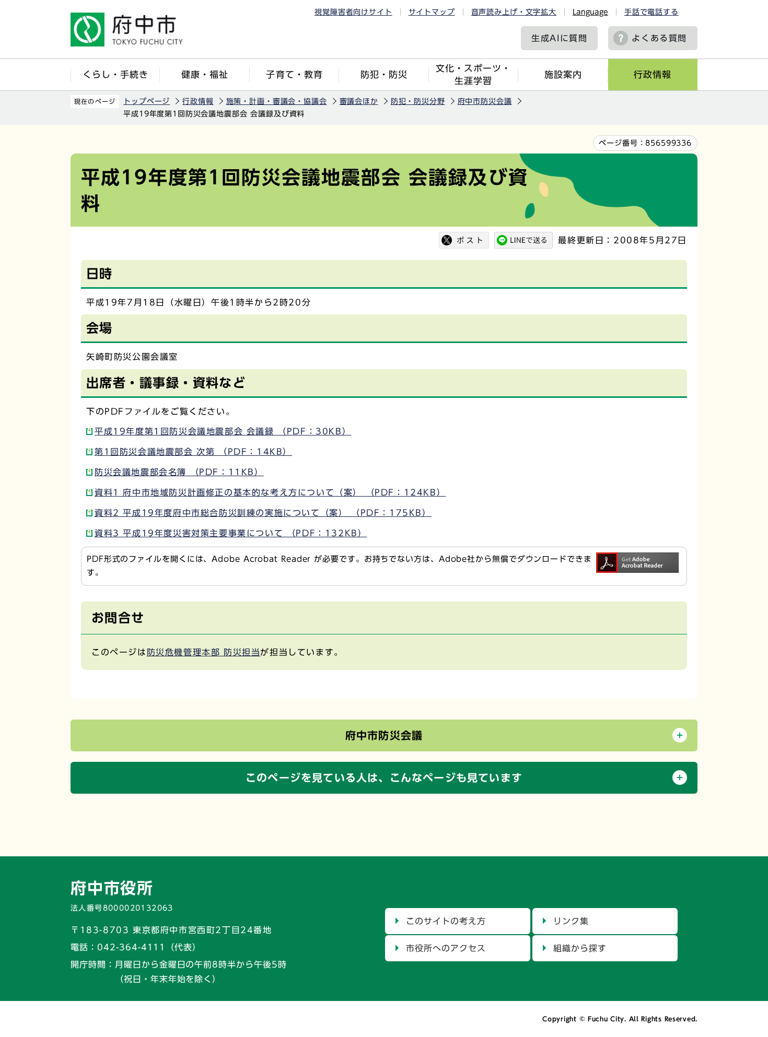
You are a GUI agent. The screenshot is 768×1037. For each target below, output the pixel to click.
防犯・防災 (384, 74)
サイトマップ (432, 12)
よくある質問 (659, 38)
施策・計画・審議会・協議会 (276, 101)
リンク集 (571, 921)
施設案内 (563, 74)
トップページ (146, 101)
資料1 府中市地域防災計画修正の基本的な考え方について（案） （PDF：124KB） (270, 492)
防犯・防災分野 (418, 101)
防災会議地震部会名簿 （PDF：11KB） (179, 472)
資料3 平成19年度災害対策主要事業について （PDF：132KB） (231, 533)
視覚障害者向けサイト (353, 12)
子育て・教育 (294, 74)
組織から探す (580, 948)
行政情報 (652, 74)
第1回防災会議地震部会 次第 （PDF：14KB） (193, 451)
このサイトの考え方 (446, 921)
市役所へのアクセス (446, 948)
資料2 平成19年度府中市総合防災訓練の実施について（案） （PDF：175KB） (263, 513)
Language (590, 12)
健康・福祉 (204, 74)
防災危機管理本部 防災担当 (204, 652)
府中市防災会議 (485, 101)
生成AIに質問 (559, 38)
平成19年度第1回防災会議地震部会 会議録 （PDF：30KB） (223, 431)
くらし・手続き (115, 74)
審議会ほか (359, 101)
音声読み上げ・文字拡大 (513, 12)
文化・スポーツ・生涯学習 (473, 74)
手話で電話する (651, 12)
